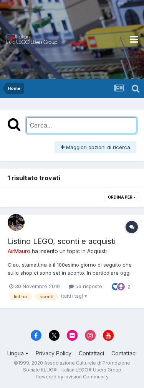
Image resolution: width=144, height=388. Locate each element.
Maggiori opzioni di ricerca (97, 147)
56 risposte (88, 286)
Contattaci (91, 353)
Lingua (16, 353)
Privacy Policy (53, 353)
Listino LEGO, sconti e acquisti (62, 241)
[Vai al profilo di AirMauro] (16, 222)
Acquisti (97, 251)
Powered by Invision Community (72, 377)
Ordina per (120, 197)
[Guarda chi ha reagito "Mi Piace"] (115, 286)
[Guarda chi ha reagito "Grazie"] (121, 286)
